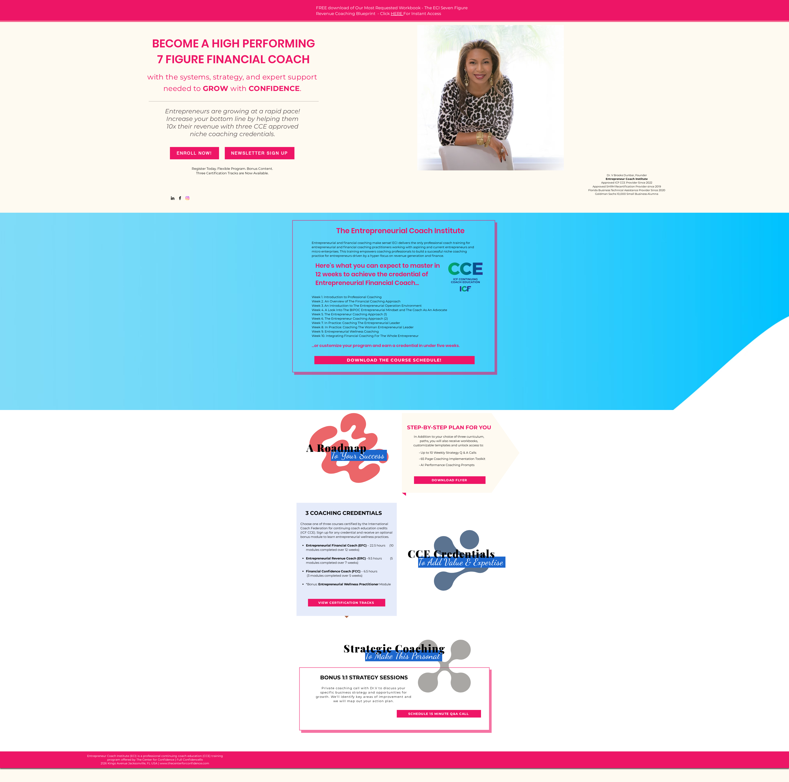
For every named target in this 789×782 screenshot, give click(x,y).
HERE (397, 13)
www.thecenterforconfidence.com (184, 763)
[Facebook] (180, 198)
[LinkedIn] (172, 198)
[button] (259, 153)
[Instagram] (187, 198)
